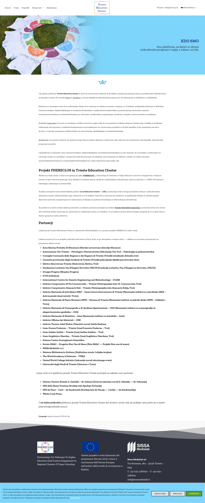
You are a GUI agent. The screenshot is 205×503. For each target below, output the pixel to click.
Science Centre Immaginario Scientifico (63, 340)
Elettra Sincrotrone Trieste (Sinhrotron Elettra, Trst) (70, 263)
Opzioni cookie (160, 494)
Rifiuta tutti (177, 494)
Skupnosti (37, 8)
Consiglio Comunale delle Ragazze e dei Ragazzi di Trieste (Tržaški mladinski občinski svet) (91, 255)
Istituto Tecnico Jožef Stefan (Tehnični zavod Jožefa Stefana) (74, 324)
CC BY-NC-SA (64, 416)
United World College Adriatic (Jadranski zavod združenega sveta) (77, 360)
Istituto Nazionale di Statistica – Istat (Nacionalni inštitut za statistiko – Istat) (84, 316)
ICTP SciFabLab (51, 275)
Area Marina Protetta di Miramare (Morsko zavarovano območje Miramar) (82, 247)
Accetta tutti (194, 494)
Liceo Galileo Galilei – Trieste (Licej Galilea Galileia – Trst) (73, 332)
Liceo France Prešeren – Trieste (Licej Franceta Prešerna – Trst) (76, 328)
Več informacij (75, 498)
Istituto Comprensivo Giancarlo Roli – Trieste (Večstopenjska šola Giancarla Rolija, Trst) (89, 287)
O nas (16, 8)
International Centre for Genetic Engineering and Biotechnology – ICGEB (81, 279)
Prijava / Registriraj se (167, 7)
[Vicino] (202, 485)
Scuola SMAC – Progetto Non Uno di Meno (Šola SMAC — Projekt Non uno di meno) (86, 344)
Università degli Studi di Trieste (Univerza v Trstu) (69, 364)
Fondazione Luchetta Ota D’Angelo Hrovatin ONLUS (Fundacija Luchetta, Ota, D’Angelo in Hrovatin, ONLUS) (99, 267)
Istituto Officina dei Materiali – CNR (62, 320)
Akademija (52, 8)
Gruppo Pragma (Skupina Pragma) (61, 271)
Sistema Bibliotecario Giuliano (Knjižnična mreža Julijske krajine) (77, 352)
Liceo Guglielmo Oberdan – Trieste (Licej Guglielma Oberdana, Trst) (78, 336)
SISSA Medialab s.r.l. (93, 230)
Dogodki (26, 8)
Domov (8, 8)
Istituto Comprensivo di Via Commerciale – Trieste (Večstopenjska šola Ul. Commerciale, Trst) (92, 283)
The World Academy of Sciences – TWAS (64, 356)
